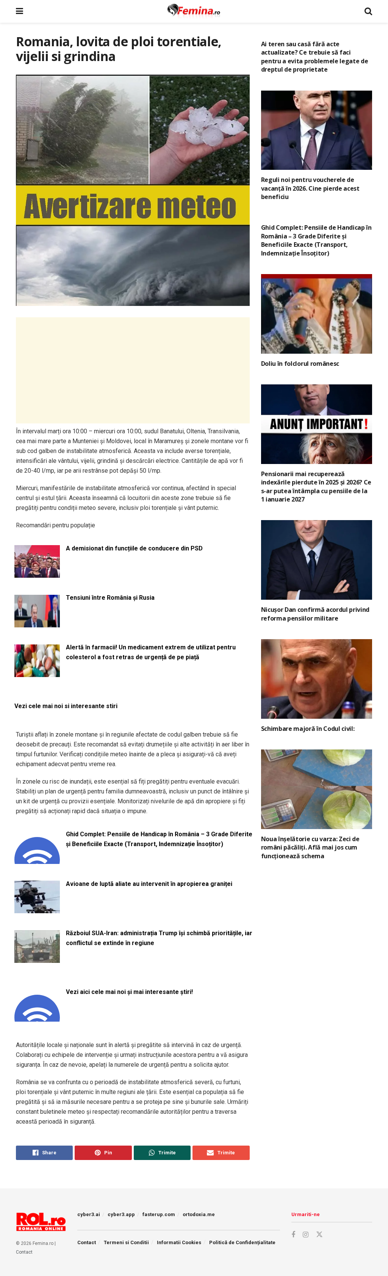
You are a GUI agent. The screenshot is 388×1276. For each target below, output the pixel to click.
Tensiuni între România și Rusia (110, 597)
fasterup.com (158, 1214)
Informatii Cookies (179, 1242)
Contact (24, 1252)
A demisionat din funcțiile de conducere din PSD (134, 548)
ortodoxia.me (199, 1214)
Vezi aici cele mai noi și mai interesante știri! (129, 991)
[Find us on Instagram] (305, 1235)
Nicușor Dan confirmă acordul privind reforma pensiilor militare (315, 613)
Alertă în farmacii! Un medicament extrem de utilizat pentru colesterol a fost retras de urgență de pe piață (151, 652)
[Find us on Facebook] (293, 1235)
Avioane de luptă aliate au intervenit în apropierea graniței (149, 883)
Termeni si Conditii (126, 1242)
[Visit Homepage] (193, 11)
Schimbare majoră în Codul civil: (308, 728)
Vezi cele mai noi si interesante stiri (65, 706)
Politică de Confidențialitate (242, 1242)
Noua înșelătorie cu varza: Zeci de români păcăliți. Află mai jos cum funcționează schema (310, 847)
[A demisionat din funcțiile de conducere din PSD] (37, 573)
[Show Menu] (19, 11)
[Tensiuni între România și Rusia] (37, 622)
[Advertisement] (133, 370)
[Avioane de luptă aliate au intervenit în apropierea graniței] (37, 908)
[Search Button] (368, 11)
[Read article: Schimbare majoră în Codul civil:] (316, 679)
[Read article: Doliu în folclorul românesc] (316, 314)
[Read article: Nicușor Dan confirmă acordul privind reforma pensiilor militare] (316, 560)
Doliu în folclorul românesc (300, 363)
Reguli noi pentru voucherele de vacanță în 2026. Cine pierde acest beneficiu (310, 188)
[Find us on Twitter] (319, 1234)
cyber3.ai (88, 1214)
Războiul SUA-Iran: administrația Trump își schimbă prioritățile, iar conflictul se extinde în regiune (159, 938)
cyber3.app (121, 1214)
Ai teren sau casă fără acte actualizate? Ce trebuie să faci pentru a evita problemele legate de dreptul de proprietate (314, 57)
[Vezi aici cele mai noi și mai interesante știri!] (37, 1016)
